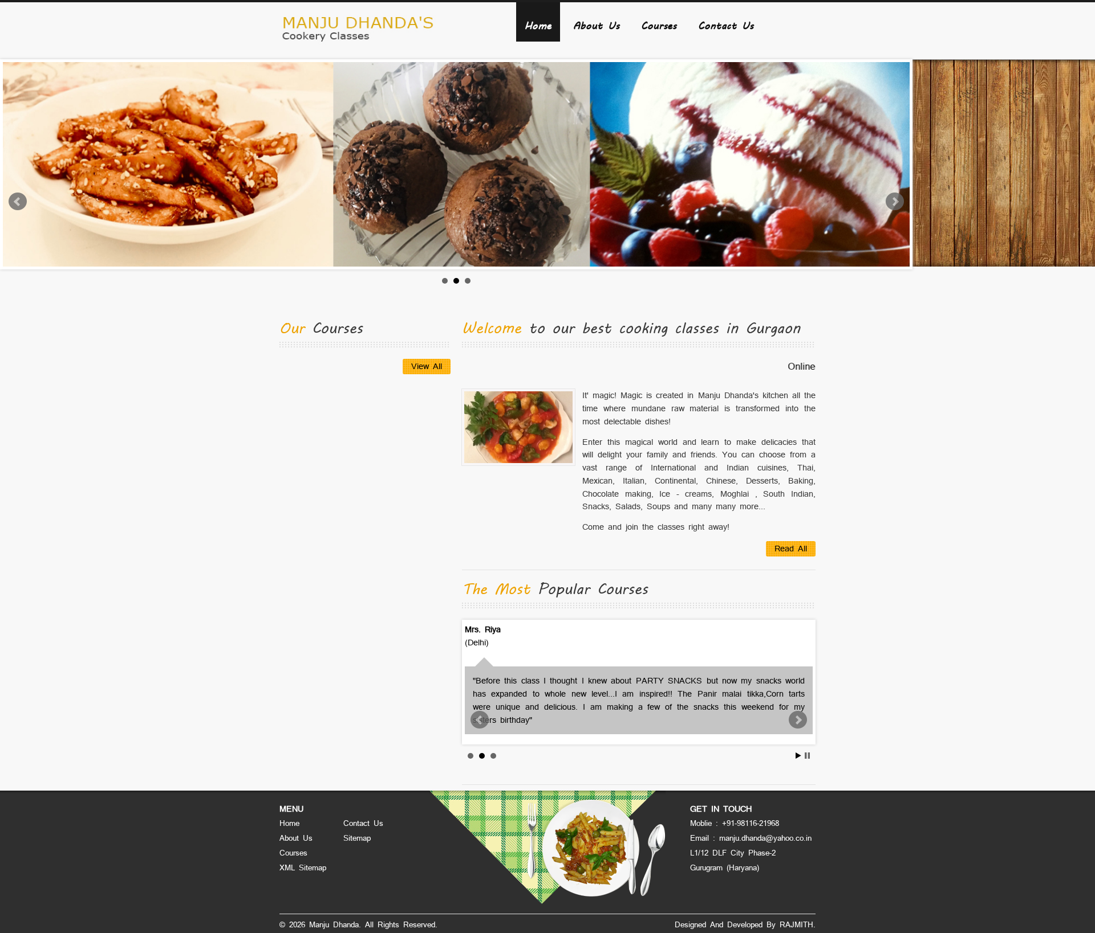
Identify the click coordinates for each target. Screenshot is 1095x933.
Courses (658, 24)
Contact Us (725, 24)
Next (895, 202)
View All (426, 366)
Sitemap (357, 838)
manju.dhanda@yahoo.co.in (765, 838)
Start (798, 755)
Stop (807, 755)
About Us (596, 24)
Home (538, 24)
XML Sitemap (302, 867)
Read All (790, 548)
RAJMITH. (798, 924)
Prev (18, 202)
